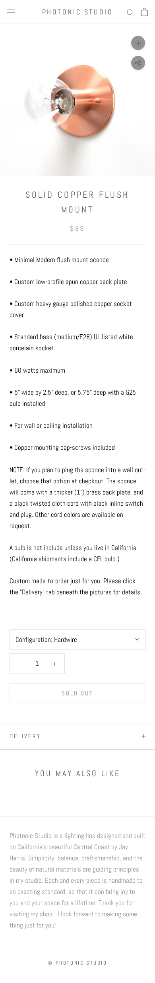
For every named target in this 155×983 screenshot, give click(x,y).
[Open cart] (144, 12)
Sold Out (77, 693)
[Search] (130, 12)
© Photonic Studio (77, 962)
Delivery (25, 736)
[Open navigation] (11, 11)
